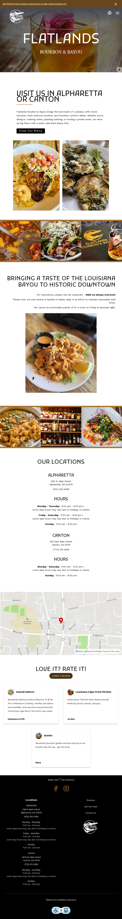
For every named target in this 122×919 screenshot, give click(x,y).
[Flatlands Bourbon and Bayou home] (17, 16)
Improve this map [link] (111, 651)
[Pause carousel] (119, 69)
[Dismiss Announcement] (115, 4)
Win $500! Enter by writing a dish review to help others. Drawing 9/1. (35, 4)
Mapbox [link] (81, 651)
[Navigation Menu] (117, 13)
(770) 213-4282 (31, 864)
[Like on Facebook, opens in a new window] (56, 790)
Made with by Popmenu (38, 779)
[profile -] (110, 13)
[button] (20, 241)
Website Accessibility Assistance (61, 900)
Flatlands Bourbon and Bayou (90, 827)
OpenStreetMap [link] (94, 651)
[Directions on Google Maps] (61, 623)
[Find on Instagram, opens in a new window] (66, 790)
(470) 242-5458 (31, 816)
